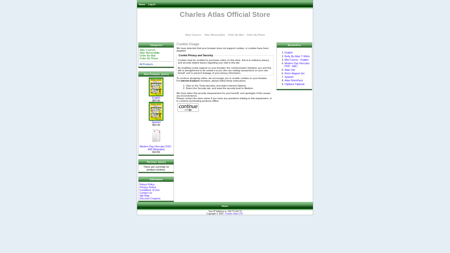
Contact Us (145, 192)
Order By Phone (256, 34)
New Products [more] (156, 74)
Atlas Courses (193, 34)
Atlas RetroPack (294, 80)
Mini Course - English (297, 59)
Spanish (156, 122)
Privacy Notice (147, 187)
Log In (151, 4)
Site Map (144, 195)
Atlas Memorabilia (214, 34)
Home (142, 4)
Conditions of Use (149, 190)
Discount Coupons (150, 198)
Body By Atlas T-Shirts (297, 56)
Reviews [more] (156, 162)
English (156, 97)
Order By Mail (236, 34)
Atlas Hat (290, 69)
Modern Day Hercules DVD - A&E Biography (156, 148)
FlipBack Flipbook (295, 84)
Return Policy (147, 184)
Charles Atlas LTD (234, 213)
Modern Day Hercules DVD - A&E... (297, 64)
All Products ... (147, 64)
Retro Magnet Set (294, 73)
